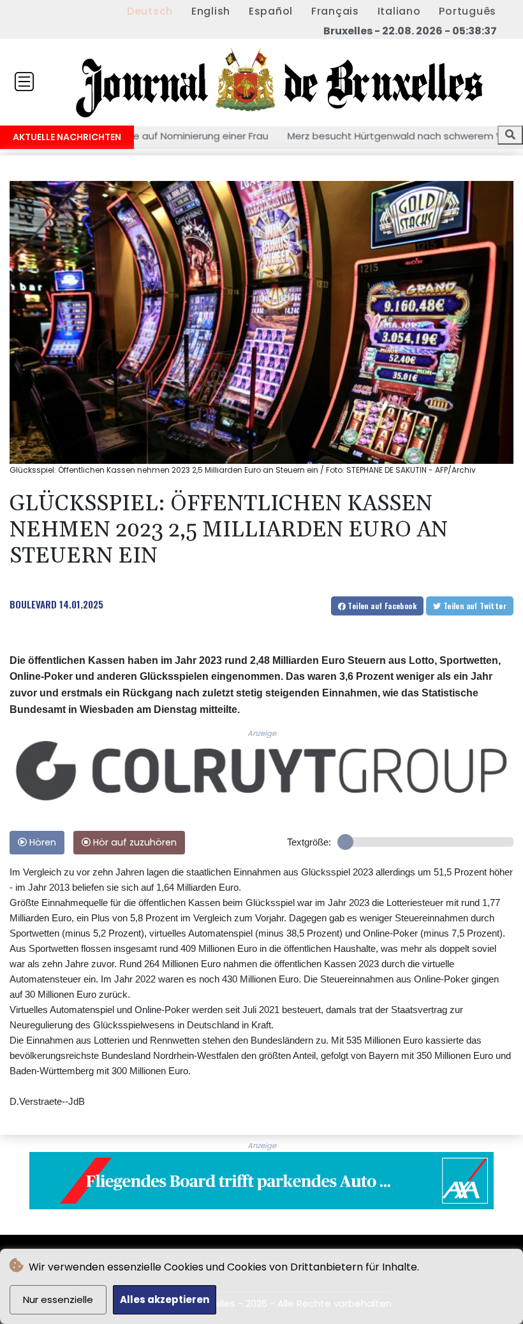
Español (271, 11)
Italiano (399, 11)
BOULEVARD (33, 604)
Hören (41, 842)
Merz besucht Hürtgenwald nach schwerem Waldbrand (356, 135)
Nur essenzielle (58, 1299)
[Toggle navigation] (24, 81)
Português (467, 11)
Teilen (381, 605)
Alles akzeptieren (164, 1299)
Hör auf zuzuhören (134, 842)
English (210, 11)
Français (335, 11)
